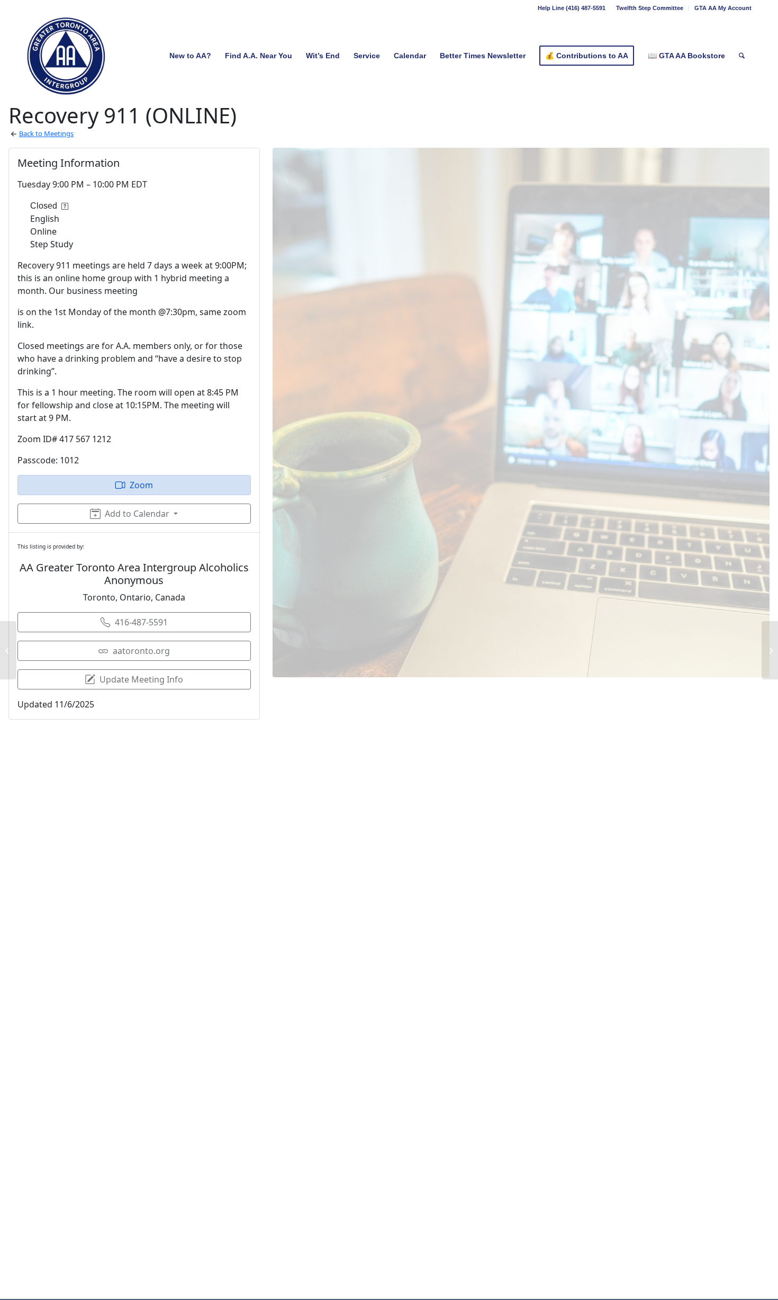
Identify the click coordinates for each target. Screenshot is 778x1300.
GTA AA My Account (723, 8)
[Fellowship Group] (8, 650)
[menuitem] (650, 8)
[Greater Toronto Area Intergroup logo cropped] (66, 55)
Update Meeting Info (141, 679)
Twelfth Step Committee (649, 8)
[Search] (742, 55)
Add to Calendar (137, 513)
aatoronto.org (141, 651)
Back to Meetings (46, 133)
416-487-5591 (141, 622)
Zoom (141, 485)
